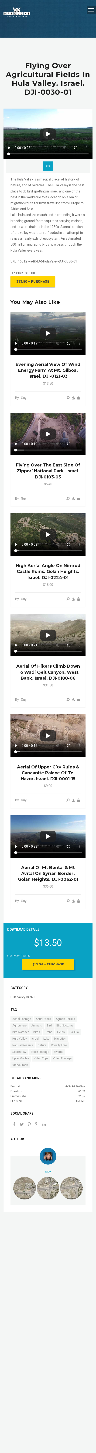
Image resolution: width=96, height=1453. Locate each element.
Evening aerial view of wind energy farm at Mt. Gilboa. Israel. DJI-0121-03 (48, 370)
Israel (35, 1038)
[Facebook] (14, 1125)
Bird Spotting (64, 1025)
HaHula (74, 1032)
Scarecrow (19, 1052)
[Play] (48, 134)
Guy (48, 1172)
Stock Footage (40, 1052)
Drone (48, 1032)
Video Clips (41, 1058)
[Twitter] (21, 1125)
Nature (42, 1045)
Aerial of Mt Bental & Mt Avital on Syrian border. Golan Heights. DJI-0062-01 (48, 873)
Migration (60, 1038)
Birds (36, 1032)
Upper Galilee (20, 1058)
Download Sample (48, 166)
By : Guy (21, 398)
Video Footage (62, 1058)
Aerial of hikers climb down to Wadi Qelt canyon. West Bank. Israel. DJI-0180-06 (48, 672)
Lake (46, 1038)
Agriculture (19, 1025)
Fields (61, 1032)
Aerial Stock (43, 1019)
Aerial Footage (21, 1019)
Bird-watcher (20, 1032)
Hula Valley (17, 997)
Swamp (58, 1052)
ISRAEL (31, 997)
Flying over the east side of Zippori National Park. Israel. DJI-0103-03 (48, 470)
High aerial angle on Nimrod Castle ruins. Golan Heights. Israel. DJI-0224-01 (48, 571)
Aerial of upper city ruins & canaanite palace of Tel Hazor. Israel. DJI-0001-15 (48, 772)
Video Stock (20, 1065)
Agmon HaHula (65, 1019)
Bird (49, 1025)
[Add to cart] (78, 398)
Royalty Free (59, 1045)
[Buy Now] (73, 398)
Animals (36, 1025)
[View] (68, 398)
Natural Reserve (22, 1045)
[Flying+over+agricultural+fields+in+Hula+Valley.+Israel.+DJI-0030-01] (36, 1125)
